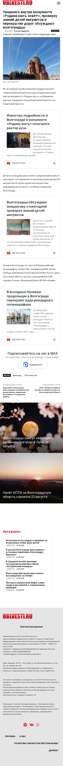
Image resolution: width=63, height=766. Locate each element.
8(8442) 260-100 (15, 666)
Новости (55, 31)
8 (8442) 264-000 (33, 671)
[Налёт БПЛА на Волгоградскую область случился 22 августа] (31, 478)
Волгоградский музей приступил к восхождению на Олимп (25, 574)
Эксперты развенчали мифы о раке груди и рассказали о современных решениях (25, 585)
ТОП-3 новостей (30, 375)
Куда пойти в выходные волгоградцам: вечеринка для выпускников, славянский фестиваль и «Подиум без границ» (16, 392)
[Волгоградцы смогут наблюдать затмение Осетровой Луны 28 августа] (31, 428)
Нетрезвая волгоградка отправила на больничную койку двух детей (26, 541)
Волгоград (17, 375)
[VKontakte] (31, 725)
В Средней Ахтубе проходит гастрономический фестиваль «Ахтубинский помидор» (22, 564)
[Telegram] (25, 725)
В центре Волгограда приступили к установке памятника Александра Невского (25, 552)
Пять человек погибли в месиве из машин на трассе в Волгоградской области (47, 390)
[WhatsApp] (37, 725)
